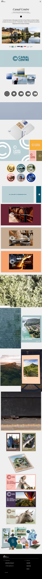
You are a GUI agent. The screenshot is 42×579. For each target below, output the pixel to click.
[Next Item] (39, 194)
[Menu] (40, 1)
